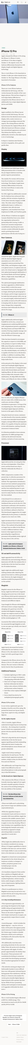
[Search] (21, 2)
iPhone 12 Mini (16, 1024)
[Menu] (18, 2)
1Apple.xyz (7, 2)
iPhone (3, 47)
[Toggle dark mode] (25, 2)
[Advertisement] (14, 33)
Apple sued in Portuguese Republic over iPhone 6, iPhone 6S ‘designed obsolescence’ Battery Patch (12, 1017)
